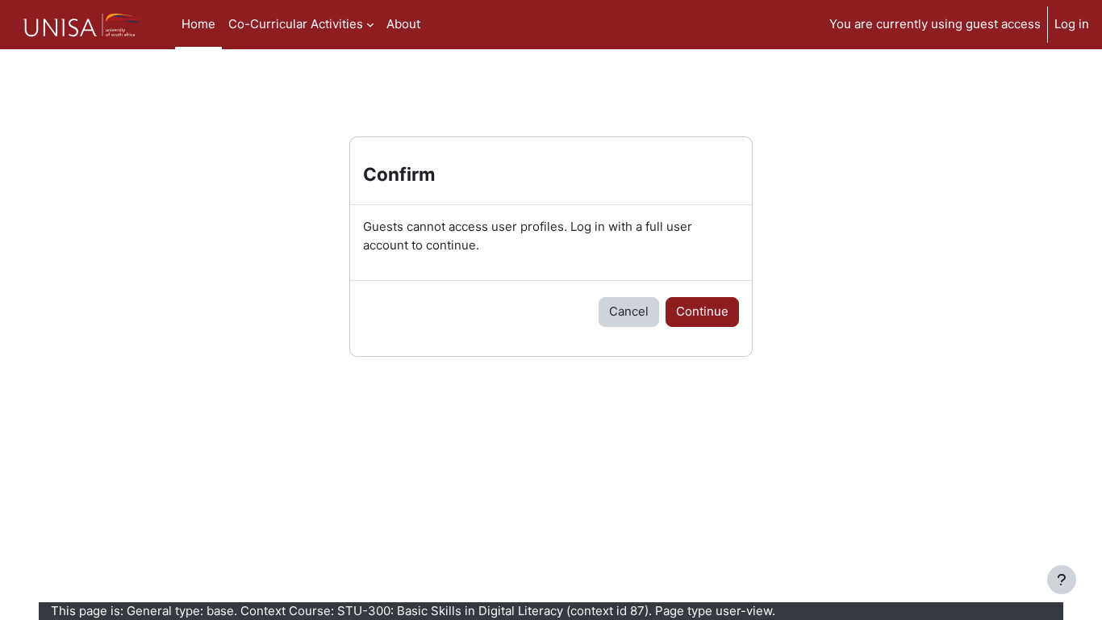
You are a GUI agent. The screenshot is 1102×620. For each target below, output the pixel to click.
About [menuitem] (403, 23)
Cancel (629, 311)
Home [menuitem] (198, 23)
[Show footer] (1061, 579)
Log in (1071, 23)
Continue (702, 311)
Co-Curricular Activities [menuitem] (295, 23)
